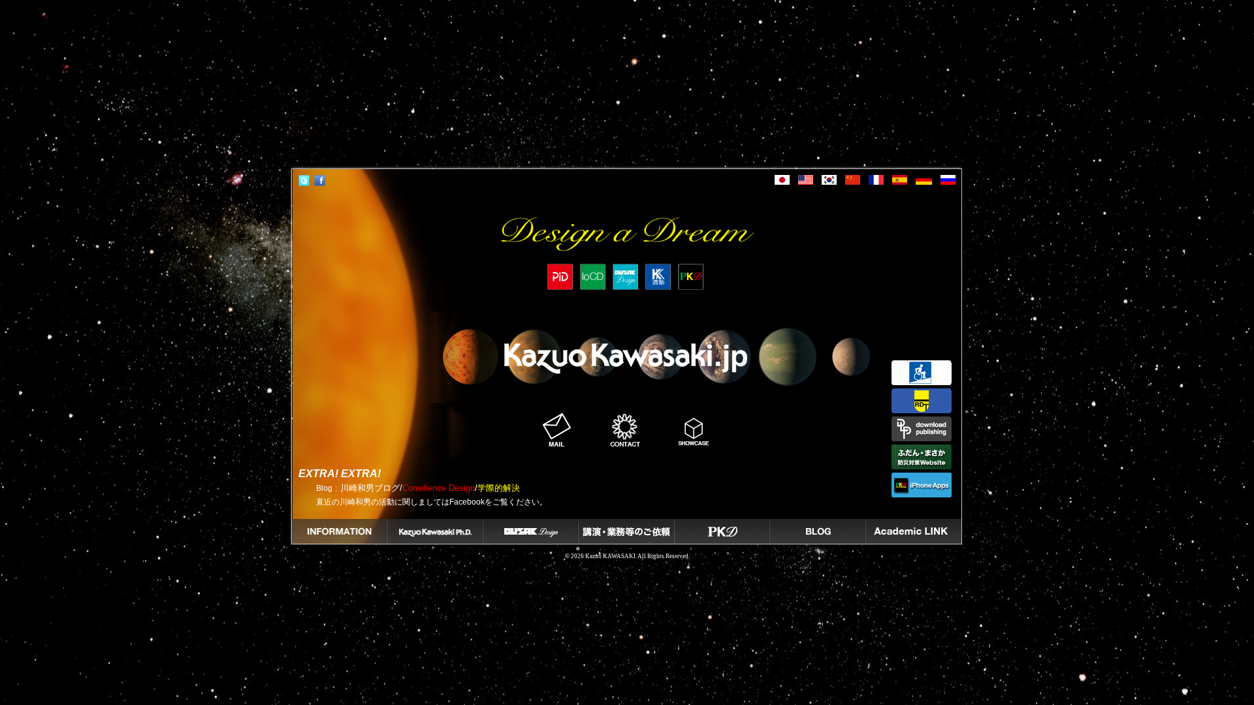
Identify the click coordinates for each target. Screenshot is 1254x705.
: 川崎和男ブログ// (418, 488)
